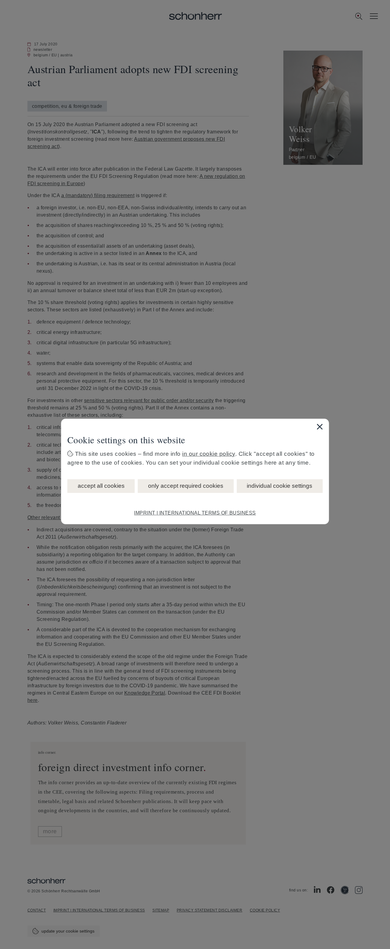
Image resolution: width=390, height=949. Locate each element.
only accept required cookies (185, 486)
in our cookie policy (208, 454)
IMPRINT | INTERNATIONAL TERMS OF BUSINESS (195, 512)
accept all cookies (101, 486)
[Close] (319, 426)
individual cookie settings (279, 486)
